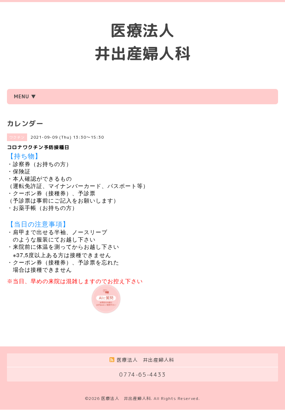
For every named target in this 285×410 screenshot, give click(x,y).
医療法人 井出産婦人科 (126, 398)
